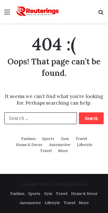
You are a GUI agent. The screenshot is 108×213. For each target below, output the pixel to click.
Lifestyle (84, 144)
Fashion (28, 138)
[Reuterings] (37, 11)
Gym (65, 138)
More (63, 150)
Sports (48, 138)
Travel (81, 138)
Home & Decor (29, 144)
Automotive (59, 144)
